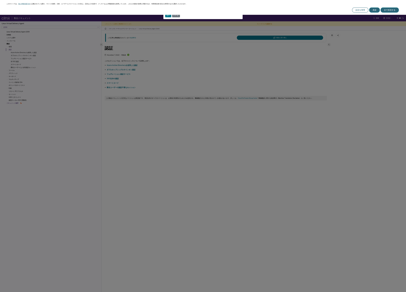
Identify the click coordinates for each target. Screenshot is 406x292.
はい (168, 15)
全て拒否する (389, 10)
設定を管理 (360, 10)
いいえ (176, 15)
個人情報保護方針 (24, 4)
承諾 (374, 10)
